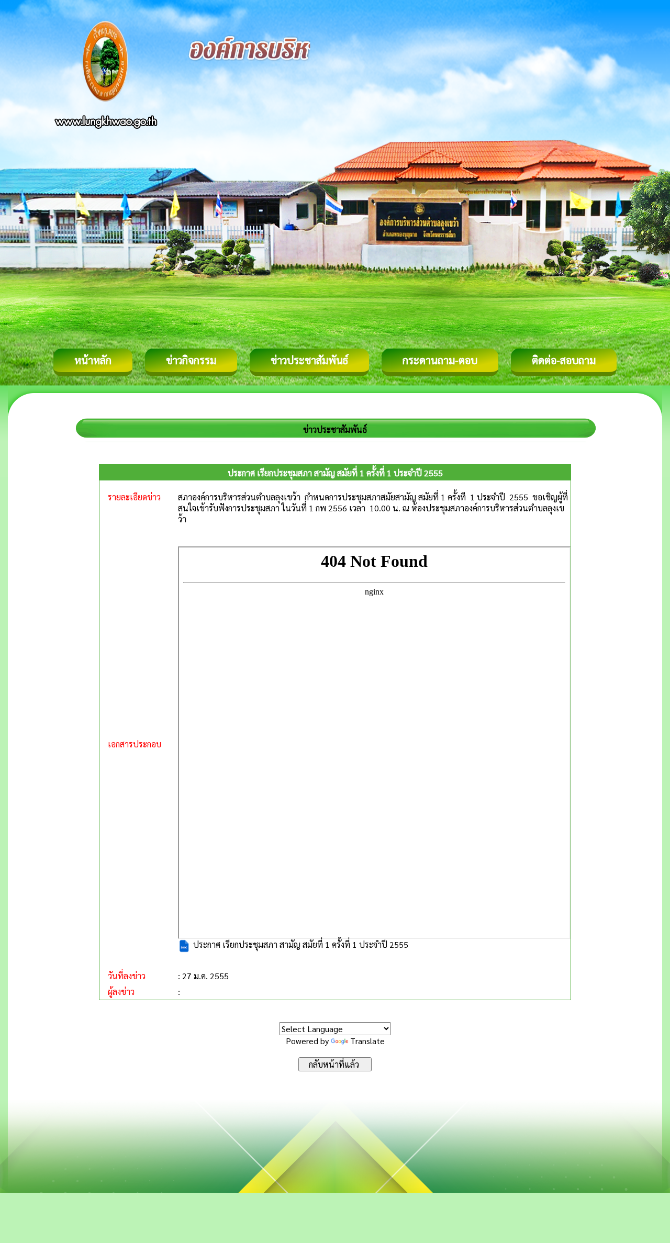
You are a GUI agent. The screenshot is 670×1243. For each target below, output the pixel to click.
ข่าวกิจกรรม (191, 360)
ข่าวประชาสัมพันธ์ (309, 360)
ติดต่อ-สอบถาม (564, 360)
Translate (367, 1040)
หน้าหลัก (92, 360)
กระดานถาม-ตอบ (440, 360)
